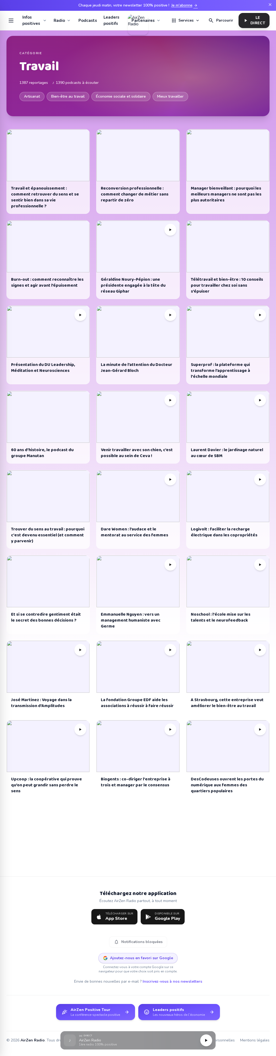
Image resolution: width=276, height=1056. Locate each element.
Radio (59, 20)
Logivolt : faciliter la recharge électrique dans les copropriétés (224, 532)
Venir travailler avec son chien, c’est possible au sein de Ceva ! (137, 453)
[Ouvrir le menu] (11, 20)
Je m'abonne (184, 5)
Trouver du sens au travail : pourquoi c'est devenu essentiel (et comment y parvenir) (47, 535)
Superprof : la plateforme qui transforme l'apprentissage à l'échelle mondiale (220, 370)
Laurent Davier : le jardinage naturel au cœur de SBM (227, 453)
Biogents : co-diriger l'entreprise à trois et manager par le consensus (135, 782)
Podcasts (87, 20)
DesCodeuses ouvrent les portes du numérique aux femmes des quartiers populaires (227, 785)
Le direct (254, 20)
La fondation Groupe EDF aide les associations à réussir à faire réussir (137, 703)
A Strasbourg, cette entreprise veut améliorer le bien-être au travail (227, 703)
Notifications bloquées (138, 942)
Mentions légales (255, 1040)
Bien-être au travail (68, 96)
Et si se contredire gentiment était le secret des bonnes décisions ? (46, 617)
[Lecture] (206, 1040)
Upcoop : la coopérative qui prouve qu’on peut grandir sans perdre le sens (46, 785)
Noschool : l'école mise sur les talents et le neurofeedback (220, 617)
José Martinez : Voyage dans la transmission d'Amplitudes (41, 703)
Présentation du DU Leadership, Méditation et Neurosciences (43, 367)
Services (185, 20)
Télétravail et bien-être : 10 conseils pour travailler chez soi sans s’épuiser (227, 285)
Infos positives (31, 20)
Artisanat (32, 96)
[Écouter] (170, 230)
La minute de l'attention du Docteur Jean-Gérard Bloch (136, 367)
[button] (138, 1040)
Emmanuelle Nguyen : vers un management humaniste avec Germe (130, 620)
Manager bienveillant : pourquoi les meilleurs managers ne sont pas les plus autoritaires (226, 194)
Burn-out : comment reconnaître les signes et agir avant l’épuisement (47, 282)
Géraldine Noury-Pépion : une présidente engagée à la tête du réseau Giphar (133, 285)
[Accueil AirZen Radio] (138, 20)
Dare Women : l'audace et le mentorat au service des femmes (134, 532)
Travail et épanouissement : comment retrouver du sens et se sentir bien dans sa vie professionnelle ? (45, 197)
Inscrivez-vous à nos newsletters (172, 981)
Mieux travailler (170, 96)
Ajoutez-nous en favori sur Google (141, 958)
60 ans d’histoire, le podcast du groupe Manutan (42, 453)
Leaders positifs (111, 20)
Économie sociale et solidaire (121, 96)
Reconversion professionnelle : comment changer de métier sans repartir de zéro (134, 194)
